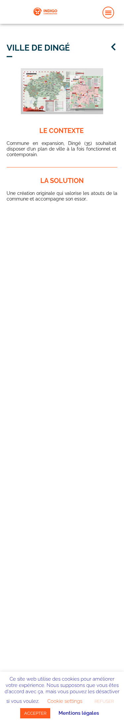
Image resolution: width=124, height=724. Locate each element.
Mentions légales (79, 713)
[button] (108, 13)
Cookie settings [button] (64, 701)
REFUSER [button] (104, 701)
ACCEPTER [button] (35, 713)
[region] (62, 91)
